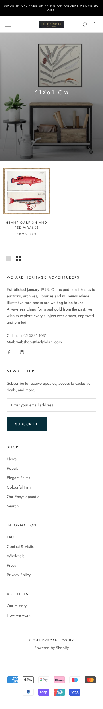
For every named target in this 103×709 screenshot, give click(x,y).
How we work (18, 615)
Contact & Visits (20, 546)
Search (13, 506)
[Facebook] (9, 352)
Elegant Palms (18, 478)
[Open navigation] (8, 24)
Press (11, 565)
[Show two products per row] (18, 258)
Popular (13, 468)
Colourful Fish (19, 487)
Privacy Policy (19, 575)
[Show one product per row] (8, 258)
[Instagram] (22, 352)
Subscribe (27, 424)
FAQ (10, 537)
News (12, 459)
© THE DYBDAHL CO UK (51, 640)
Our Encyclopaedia (23, 496)
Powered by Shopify (51, 648)
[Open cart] (95, 24)
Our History (17, 606)
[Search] (85, 24)
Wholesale (16, 556)
